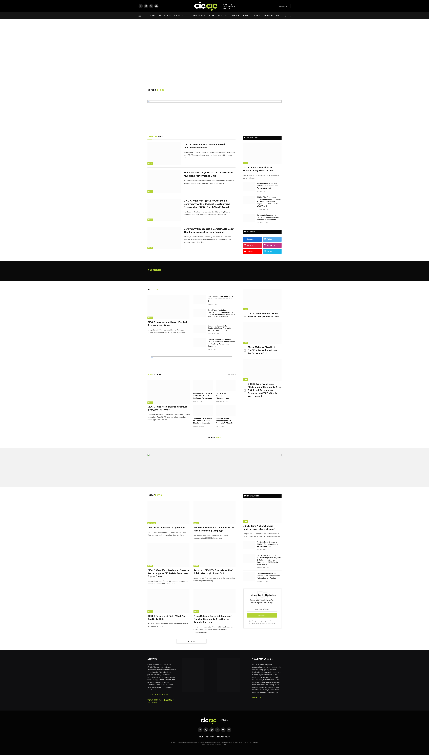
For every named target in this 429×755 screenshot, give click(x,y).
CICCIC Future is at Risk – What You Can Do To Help (166, 617)
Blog (150, 163)
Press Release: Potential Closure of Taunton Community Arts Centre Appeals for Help (212, 619)
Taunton (224, 745)
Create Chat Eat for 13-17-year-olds (166, 527)
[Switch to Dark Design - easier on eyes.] (285, 16)
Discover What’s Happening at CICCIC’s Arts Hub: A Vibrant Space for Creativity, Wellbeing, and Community (221, 343)
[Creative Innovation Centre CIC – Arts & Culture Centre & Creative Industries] (214, 6)
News (211, 16)
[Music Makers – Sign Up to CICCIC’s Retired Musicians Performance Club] (164, 181)
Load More (190, 641)
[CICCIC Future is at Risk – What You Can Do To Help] (168, 601)
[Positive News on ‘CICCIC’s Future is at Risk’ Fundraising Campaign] (214, 513)
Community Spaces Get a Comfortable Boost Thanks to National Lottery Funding (209, 230)
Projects (179, 16)
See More (231, 374)
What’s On (164, 16)
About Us (210, 737)
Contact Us (256, 697)
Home (152, 16)
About (221, 16)
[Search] (289, 15)
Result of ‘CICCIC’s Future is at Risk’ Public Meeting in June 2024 (213, 572)
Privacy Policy (262, 623)
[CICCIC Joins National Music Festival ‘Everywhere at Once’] (164, 153)
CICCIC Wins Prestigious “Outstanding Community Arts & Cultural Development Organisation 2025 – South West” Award (207, 203)
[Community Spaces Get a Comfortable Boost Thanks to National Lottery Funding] (164, 238)
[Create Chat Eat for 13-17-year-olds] (168, 513)
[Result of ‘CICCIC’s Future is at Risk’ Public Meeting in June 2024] (214, 555)
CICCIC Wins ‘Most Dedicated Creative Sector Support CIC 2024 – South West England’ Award (168, 573)
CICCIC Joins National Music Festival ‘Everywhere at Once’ (204, 146)
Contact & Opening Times (266, 16)
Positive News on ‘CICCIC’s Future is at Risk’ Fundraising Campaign (214, 529)
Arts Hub (235, 16)
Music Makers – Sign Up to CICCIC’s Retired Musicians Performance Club (208, 174)
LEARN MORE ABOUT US (157, 695)
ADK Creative (253, 742)
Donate (247, 16)
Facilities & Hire (195, 16)
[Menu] (140, 15)
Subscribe (283, 6)
